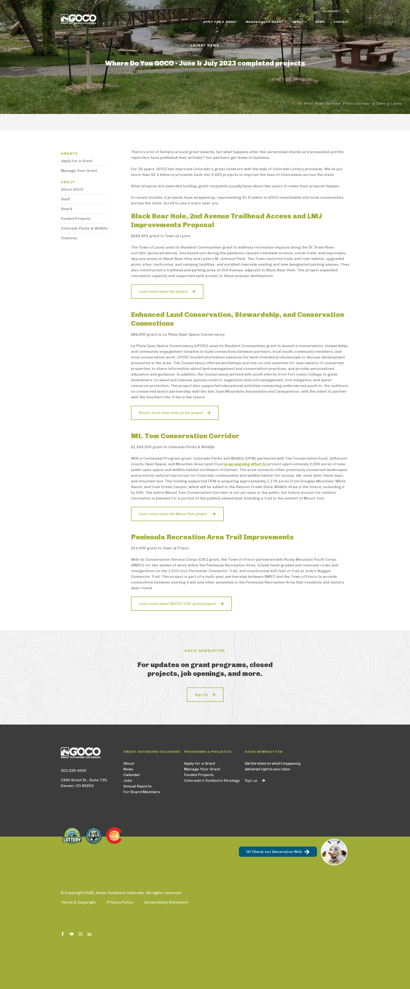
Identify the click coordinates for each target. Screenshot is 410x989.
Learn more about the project (163, 291)
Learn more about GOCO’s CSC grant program (177, 603)
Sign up (251, 780)
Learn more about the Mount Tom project (173, 514)
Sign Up (201, 694)
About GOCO (72, 189)
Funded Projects (76, 218)
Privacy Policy (120, 902)
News (320, 22)
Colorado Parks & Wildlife (84, 228)
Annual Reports (137, 786)
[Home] (78, 19)
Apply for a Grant (220, 22)
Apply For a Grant (77, 161)
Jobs (127, 780)
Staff (65, 199)
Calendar (131, 774)
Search (347, 11)
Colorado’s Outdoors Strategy (212, 780)
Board (66, 209)
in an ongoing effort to (245, 464)
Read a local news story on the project (171, 412)
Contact (341, 22)
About (128, 763)
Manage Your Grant (265, 22)
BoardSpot (332, 11)
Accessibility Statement (166, 902)
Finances (69, 238)
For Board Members (141, 792)
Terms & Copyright (78, 902)
